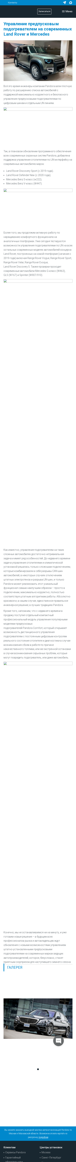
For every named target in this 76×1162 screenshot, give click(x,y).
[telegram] (64, 2)
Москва (46, 1152)
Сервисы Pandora (15, 1152)
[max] (70, 2)
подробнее (43, 1137)
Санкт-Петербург (51, 1157)
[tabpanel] (38, 1018)
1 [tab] (38, 1069)
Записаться (44, 11)
